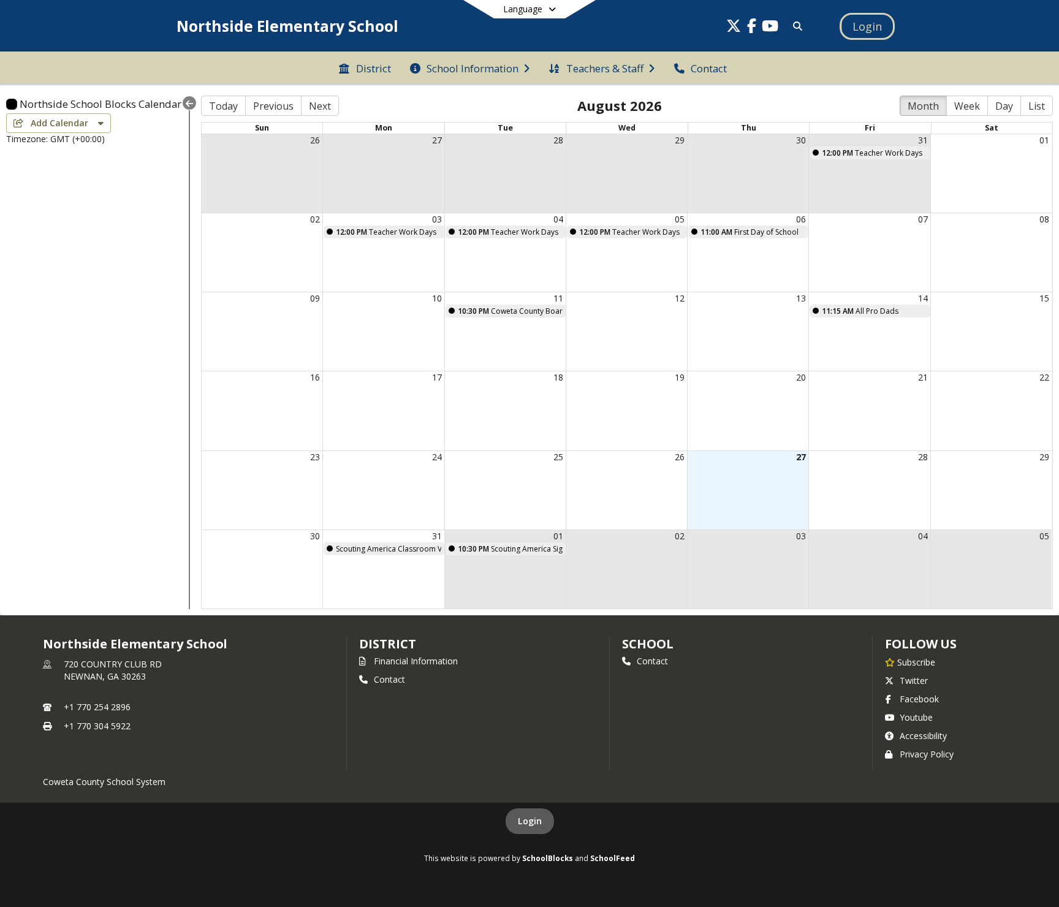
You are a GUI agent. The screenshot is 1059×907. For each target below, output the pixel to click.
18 (558, 377)
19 (680, 377)
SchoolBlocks (547, 858)
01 (1044, 140)
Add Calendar (60, 123)
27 (437, 140)
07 (923, 219)
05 (680, 219)
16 (315, 377)
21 (923, 377)
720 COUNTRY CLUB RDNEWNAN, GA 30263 (113, 670)
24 (437, 457)
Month (923, 106)
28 (558, 140)
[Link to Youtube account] (770, 28)
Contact (389, 679)
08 (1044, 219)
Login (530, 821)
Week (967, 106)
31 (923, 140)
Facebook (919, 699)
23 (315, 457)
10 (437, 298)
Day (1004, 106)
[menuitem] (365, 67)
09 (315, 298)
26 (315, 140)
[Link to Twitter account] (733, 28)
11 (558, 298)
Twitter (914, 680)
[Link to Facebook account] (752, 28)
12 (680, 298)
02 (315, 219)
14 (923, 298)
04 (558, 219)
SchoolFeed (612, 858)
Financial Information (416, 661)
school (647, 644)
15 (1044, 298)
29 (680, 140)
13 (801, 298)
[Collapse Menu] (189, 103)
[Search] (795, 26)
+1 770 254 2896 (97, 707)
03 (437, 219)
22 (1044, 377)
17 (437, 377)
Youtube (916, 717)
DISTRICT (387, 644)
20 (801, 377)
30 (801, 140)
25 (558, 457)
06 (801, 219)
